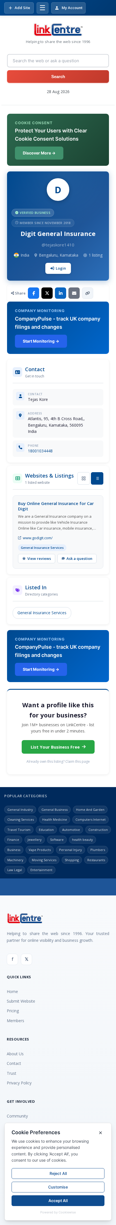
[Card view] (83, 478)
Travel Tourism (18, 830)
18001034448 (40, 451)
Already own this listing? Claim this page (58, 761)
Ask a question (79, 558)
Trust (11, 1073)
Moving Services (44, 860)
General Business (54, 809)
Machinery (15, 860)
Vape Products (40, 850)
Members (15, 1020)
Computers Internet (90, 819)
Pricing (13, 1010)
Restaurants (96, 860)
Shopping (72, 860)
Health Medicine (54, 819)
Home (12, 991)
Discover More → (39, 153)
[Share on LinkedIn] (60, 293)
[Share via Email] (74, 293)
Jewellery (35, 839)
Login (61, 268)
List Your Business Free (55, 747)
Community (17, 1116)
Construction (98, 830)
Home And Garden (90, 809)
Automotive (71, 830)
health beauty (82, 839)
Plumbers (97, 850)
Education (46, 830)
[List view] (97, 478)
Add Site (22, 7)
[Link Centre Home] (58, 30)
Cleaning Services (20, 819)
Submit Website (21, 1001)
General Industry (20, 809)
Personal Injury (70, 850)
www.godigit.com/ (38, 537)
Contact (14, 1063)
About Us (15, 1053)
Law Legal (14, 870)
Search (58, 76)
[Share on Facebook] (33, 293)
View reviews (39, 558)
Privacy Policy (19, 1083)
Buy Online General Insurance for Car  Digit (56, 506)
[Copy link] (87, 293)
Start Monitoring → (41, 341)
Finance (13, 839)
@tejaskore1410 (58, 245)
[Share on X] (47, 293)
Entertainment (41, 870)
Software (57, 839)
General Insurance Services (41, 612)
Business (13, 850)
